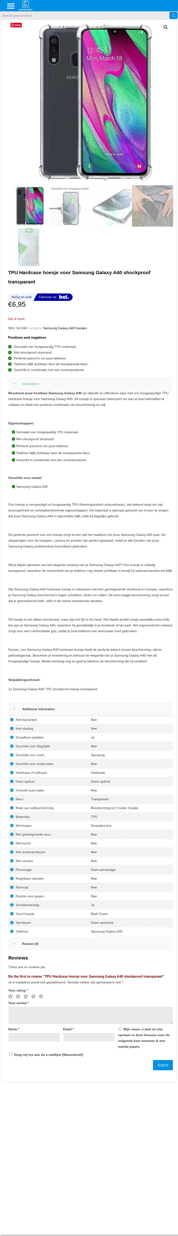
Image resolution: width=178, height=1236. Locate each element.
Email (68, 1029)
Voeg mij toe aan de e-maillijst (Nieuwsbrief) (48, 1055)
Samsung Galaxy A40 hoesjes (65, 328)
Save (18, 25)
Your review (18, 1003)
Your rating (18, 990)
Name (13, 1029)
